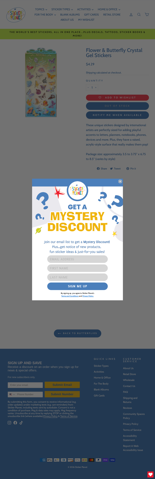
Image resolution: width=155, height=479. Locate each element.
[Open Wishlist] (150, 474)
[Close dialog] (120, 181)
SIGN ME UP (77, 286)
